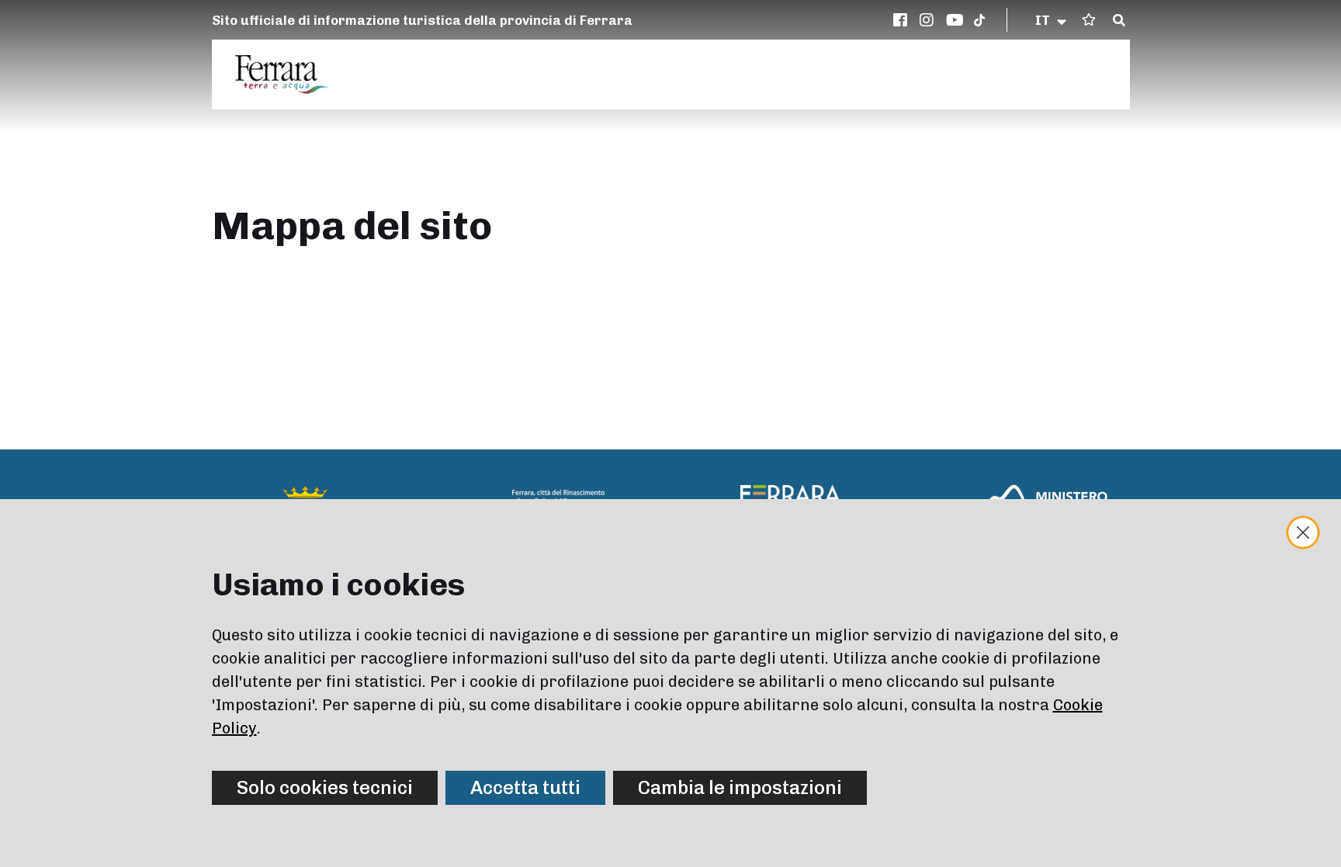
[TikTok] (979, 20)
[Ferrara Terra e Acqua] (290, 74)
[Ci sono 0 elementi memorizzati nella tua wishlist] (1089, 19)
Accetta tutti (525, 787)
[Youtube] (955, 20)
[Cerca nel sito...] (1119, 21)
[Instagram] (929, 20)
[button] (1052, 20)
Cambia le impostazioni (740, 787)
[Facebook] (902, 20)
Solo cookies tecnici (325, 787)
